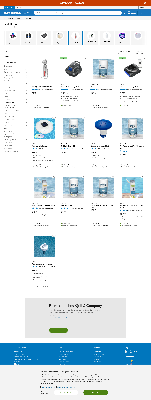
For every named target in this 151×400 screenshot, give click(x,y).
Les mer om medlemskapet (58, 317)
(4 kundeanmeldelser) (47, 208)
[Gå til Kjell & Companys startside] (13, 13)
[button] (14, 27)
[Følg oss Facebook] (126, 351)
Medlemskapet (64, 354)
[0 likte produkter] (141, 12)
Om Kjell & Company (66, 351)
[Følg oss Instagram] (131, 351)
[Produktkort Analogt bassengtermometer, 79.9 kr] (44, 69)
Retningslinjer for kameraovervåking (26, 359)
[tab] (9, 7)
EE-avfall (17, 364)
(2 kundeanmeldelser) (106, 89)
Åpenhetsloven (64, 361)
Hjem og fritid (11, 62)
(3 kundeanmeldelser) (77, 149)
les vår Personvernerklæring (66, 387)
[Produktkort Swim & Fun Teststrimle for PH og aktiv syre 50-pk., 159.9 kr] (132, 187)
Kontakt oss (18, 351)
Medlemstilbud (98, 356)
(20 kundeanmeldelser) (48, 89)
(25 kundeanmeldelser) (48, 149)
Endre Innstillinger (44, 392)
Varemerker (97, 361)
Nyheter (96, 359)
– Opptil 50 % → (73, 3)
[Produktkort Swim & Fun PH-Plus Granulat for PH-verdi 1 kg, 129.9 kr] (132, 128)
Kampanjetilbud (98, 354)
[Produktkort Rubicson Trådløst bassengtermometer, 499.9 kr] (44, 246)
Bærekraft (62, 359)
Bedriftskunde (19, 354)
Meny (29, 13)
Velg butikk (46, 107)
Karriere (62, 364)
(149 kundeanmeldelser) (48, 267)
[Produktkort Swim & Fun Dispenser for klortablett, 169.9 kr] (103, 128)
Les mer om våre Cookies (48, 387)
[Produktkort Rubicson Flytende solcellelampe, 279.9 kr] (44, 128)
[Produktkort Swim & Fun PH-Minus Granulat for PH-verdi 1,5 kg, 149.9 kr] (103, 187)
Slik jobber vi (63, 356)
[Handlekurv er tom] (146, 12)
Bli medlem (58, 330)
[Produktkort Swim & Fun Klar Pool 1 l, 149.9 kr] (103, 69)
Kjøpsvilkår (17, 361)
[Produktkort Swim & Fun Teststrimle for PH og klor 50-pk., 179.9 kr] (44, 187)
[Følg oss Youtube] (135, 351)
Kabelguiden (97, 351)
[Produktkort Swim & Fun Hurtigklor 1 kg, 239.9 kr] (73, 187)
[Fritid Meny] (21, 18)
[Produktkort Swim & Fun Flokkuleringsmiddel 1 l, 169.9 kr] (73, 128)
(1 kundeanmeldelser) (77, 89)
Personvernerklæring (21, 356)
